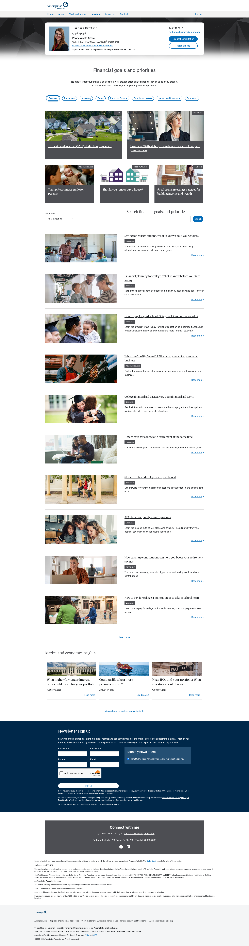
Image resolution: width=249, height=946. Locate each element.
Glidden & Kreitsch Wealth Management (92, 45)
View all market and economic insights (124, 711)
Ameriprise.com (40, 921)
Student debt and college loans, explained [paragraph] (150, 477)
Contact (124, 14)
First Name (63, 748)
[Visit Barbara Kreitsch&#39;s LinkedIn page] (128, 847)
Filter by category (51, 213)
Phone (61, 759)
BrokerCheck (151, 861)
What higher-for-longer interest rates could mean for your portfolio (71, 682)
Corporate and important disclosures (64, 921)
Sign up (88, 785)
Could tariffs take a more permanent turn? (116, 682)
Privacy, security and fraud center (133, 921)
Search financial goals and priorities (156, 212)
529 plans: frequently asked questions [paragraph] (147, 517)
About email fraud (156, 921)
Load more (124, 637)
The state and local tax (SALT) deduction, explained (80, 146)
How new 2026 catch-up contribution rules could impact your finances (165, 148)
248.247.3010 (176, 28)
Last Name (95, 748)
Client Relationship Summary (93, 921)
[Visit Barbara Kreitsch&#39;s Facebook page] (121, 847)
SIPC (119, 804)
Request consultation (183, 39)
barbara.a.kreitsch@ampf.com (184, 32)
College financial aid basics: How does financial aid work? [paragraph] (159, 396)
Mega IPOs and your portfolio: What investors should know (176, 682)
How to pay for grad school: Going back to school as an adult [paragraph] (161, 316)
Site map (169, 921)
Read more (196, 255)
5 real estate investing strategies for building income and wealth (178, 191)
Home (50, 14)
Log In (198, 14)
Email (93, 759)
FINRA (110, 804)
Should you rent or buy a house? (123, 189)
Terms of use (112, 921)
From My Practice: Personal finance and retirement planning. (157, 759)
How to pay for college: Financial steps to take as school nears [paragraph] (161, 597)
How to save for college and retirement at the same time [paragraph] (158, 437)
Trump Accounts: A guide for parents (66, 191)
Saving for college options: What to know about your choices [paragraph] (161, 235)
